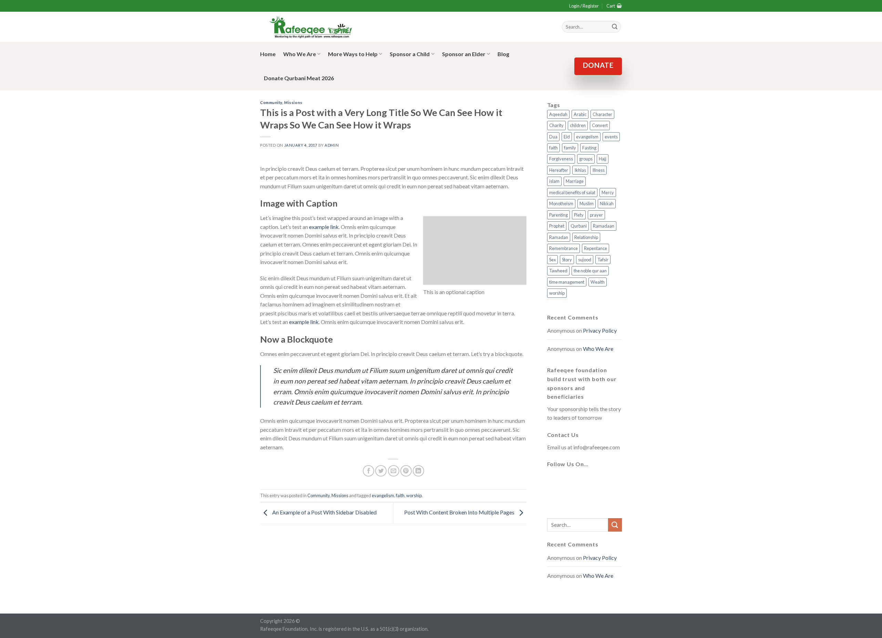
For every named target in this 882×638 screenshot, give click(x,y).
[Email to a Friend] (393, 471)
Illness (598, 170)
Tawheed (558, 270)
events (611, 136)
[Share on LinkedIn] (418, 471)
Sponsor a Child (410, 54)
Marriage (575, 181)
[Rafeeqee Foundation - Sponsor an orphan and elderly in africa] (311, 27)
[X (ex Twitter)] (570, 481)
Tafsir (602, 259)
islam (554, 181)
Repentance (595, 248)
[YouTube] (604, 481)
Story (567, 259)
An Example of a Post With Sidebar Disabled (324, 512)
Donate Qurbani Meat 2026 (299, 78)
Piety (579, 215)
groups (586, 158)
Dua (553, 136)
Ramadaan (603, 226)
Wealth (598, 282)
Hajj (602, 158)
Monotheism (561, 203)
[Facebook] (554, 481)
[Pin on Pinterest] (406, 471)
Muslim (587, 203)
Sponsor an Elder (463, 54)
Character (602, 114)
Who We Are (299, 54)
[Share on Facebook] (368, 471)
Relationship (586, 237)
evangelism (383, 495)
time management (566, 282)
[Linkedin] (554, 501)
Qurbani (579, 226)
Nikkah (607, 203)
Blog (503, 54)
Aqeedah (558, 114)
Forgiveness (561, 158)
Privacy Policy (600, 330)
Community (271, 102)
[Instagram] (587, 481)
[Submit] (615, 525)
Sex (552, 259)
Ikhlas (580, 170)
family (570, 147)
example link (324, 226)
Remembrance (563, 248)
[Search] (615, 27)
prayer (596, 215)
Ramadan (558, 237)
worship (414, 495)
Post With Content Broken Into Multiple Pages (459, 512)
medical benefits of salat (572, 192)
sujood (584, 259)
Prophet (556, 226)
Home (268, 54)
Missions (293, 102)
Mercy (608, 192)
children (578, 125)
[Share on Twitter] (381, 471)
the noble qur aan (590, 270)
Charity (556, 125)
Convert (600, 125)
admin (332, 145)
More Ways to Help (353, 54)
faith (400, 495)
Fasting (589, 147)
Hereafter (558, 170)
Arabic (580, 114)
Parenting (558, 215)
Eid (567, 136)
